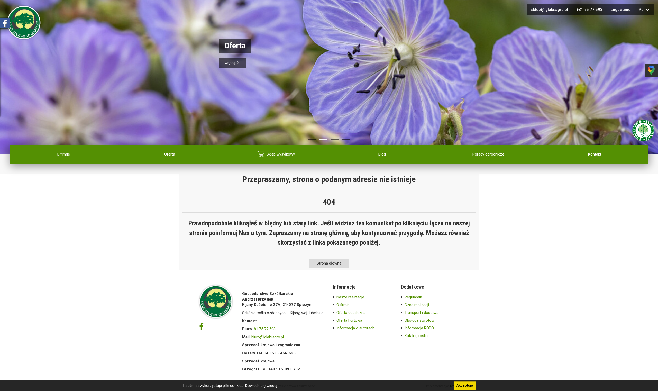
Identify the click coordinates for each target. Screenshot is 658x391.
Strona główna (329, 263)
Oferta (169, 154)
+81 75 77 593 (589, 9)
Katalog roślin (416, 335)
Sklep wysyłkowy (281, 154)
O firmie (63, 154)
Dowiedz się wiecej (261, 385)
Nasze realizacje (350, 297)
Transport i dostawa (421, 312)
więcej (230, 62)
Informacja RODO (419, 328)
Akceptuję (464, 385)
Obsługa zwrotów (419, 320)
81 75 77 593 (265, 328)
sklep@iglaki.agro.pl (549, 9)
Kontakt (594, 154)
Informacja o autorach (355, 328)
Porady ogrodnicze (488, 154)
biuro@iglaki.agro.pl (267, 337)
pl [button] (642, 9)
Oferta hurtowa (349, 320)
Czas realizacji (417, 305)
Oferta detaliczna (350, 312)
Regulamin (413, 297)
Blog (382, 154)
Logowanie (620, 9)
